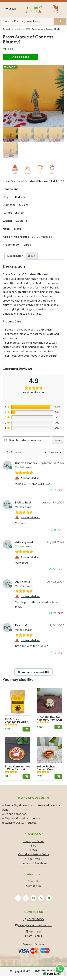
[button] (26, 729)
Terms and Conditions (33, 863)
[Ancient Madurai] (17, 478)
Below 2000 (25, 29)
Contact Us (33, 886)
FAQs (33, 850)
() (55, 9)
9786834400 (35, 919)
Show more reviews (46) (33, 672)
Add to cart (20, 57)
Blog (33, 845)
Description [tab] (15, 256)
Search (58, 440)
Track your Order (33, 841)
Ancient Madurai (33, 9)
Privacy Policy (33, 858)
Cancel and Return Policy (33, 854)
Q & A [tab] (32, 256)
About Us (33, 881)
